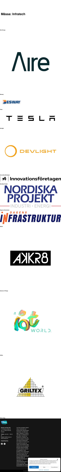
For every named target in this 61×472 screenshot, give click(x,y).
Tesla (1, 109)
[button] (57, 459)
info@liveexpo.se (7, 437)
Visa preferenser (54, 467)
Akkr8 (1, 226)
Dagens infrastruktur (4, 210)
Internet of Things (4, 290)
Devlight (2, 128)
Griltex (1, 355)
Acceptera (34, 467)
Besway (2, 94)
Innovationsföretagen (5, 175)
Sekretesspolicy (46, 469)
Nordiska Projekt (4, 184)
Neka (44, 467)
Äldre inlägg (2, 417)
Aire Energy (2, 30)
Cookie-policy (41, 469)
